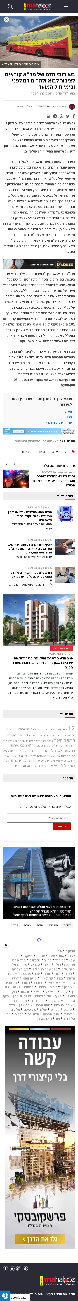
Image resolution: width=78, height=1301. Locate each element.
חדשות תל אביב (20, 740)
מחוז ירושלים (63, 1005)
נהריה (16, 969)
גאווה (16, 987)
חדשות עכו (34, 740)
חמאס (72, 745)
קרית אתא (30, 978)
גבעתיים (35, 960)
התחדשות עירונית (47, 735)
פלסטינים (24, 974)
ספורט (55, 1010)
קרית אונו (47, 978)
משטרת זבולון (68, 756)
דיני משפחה (69, 735)
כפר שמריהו (49, 969)
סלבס (68, 1010)
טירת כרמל (19, 965)
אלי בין (55, 451)
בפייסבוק (34, 441)
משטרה (8, 751)
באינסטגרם (51, 441)
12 (65, 451)
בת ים (48, 960)
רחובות (39, 983)
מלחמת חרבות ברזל (39, 750)
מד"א (42, 451)
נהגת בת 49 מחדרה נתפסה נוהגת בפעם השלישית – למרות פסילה (54, 480)
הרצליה (51, 992)
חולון (58, 965)
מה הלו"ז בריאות (25, 106)
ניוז (58, 1019)
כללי (69, 417)
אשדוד (40, 956)
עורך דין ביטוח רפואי (58, 422)
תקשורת (33, 1014)
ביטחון (42, 987)
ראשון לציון (55, 983)
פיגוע (72, 766)
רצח (40, 766)
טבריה (35, 965)
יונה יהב (64, 745)
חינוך (58, 996)
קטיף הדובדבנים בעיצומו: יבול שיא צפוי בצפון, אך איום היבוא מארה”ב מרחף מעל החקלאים (30, 548)
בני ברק (60, 960)
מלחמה (60, 751)
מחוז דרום (38, 1001)
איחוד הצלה (61, 729)
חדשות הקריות (16, 734)
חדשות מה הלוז (59, 106)
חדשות (25, 992)
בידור (53, 987)
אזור (61, 956)
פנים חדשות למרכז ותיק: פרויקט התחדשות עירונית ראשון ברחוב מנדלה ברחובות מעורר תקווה (42, 662)
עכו (37, 974)
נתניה (47, 974)
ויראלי (38, 992)
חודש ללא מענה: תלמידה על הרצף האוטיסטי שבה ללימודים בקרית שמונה (30, 576)
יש (50, 745)
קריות (68, 1014)
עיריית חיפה (11, 760)
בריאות (11, 729)
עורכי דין (25, 760)
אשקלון (28, 956)
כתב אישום (42, 745)
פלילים (63, 765)
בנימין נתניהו (24, 729)
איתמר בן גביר (47, 729)
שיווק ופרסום (51, 1014)
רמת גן (25, 983)
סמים (43, 760)
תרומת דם (28, 451)
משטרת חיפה (38, 756)
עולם (43, 1010)
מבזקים (66, 987)
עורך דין (35, 760)
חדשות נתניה (47, 741)
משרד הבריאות (60, 760)
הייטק (64, 992)
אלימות (36, 729)
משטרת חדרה (53, 756)
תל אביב (11, 983)
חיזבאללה (7, 740)
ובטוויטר (21, 441)
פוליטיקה (30, 1010)
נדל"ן (49, 760)
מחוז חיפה (20, 1001)
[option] (39, 481)
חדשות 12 (33, 735)
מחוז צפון (25, 1005)
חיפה (47, 965)
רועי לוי (47, 766)
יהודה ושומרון (22, 996)
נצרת (68, 974)
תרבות (19, 1014)
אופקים (70, 951)
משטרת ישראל (21, 756)
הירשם (62, 826)
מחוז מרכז (43, 1005)
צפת (60, 978)
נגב (26, 969)
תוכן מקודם (44, 1019)
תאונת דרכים (22, 766)
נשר (58, 974)
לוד (34, 969)
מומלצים (54, 1001)
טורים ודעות (43, 996)
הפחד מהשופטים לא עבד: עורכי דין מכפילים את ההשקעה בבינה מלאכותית (30, 516)
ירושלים (56, 745)
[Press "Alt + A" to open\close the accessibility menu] (5, 1296)
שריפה (34, 766)
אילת (68, 411)
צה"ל (54, 766)
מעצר (18, 751)
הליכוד (60, 735)
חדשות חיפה (64, 740)
